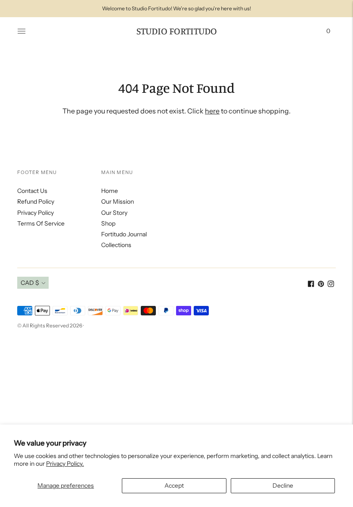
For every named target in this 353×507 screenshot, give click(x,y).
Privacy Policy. (65, 463)
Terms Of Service (41, 223)
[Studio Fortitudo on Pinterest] (321, 285)
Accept (174, 485)
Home (109, 191)
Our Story (114, 213)
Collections (116, 245)
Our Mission (117, 201)
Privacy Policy (35, 213)
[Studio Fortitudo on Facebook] (311, 285)
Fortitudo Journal (124, 234)
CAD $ (30, 283)
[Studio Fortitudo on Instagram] (331, 285)
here (212, 111)
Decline (282, 485)
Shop (108, 223)
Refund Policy (35, 201)
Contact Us (32, 191)
